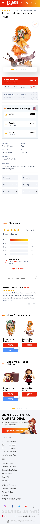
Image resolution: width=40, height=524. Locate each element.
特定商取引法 (7, 495)
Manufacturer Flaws (10, 455)
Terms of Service (9, 489)
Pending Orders (8, 463)
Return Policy (7, 473)
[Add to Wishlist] (35, 24)
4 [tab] (21, 69)
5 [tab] (23, 69)
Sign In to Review (18, 268)
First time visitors (9, 441)
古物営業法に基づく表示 (11, 499)
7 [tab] (28, 69)
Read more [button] (7, 300)
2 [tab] (17, 69)
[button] (6, 10)
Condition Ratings (9, 448)
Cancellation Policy (9, 470)
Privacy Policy (7, 492)
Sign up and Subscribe (14, 431)
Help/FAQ (5, 477)
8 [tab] (30, 69)
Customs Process (9, 452)
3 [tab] (19, 69)
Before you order (9, 445)
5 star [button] (5, 240)
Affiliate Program (9, 485)
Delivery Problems (9, 467)
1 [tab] (12, 69)
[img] (9, 290)
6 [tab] (26, 69)
